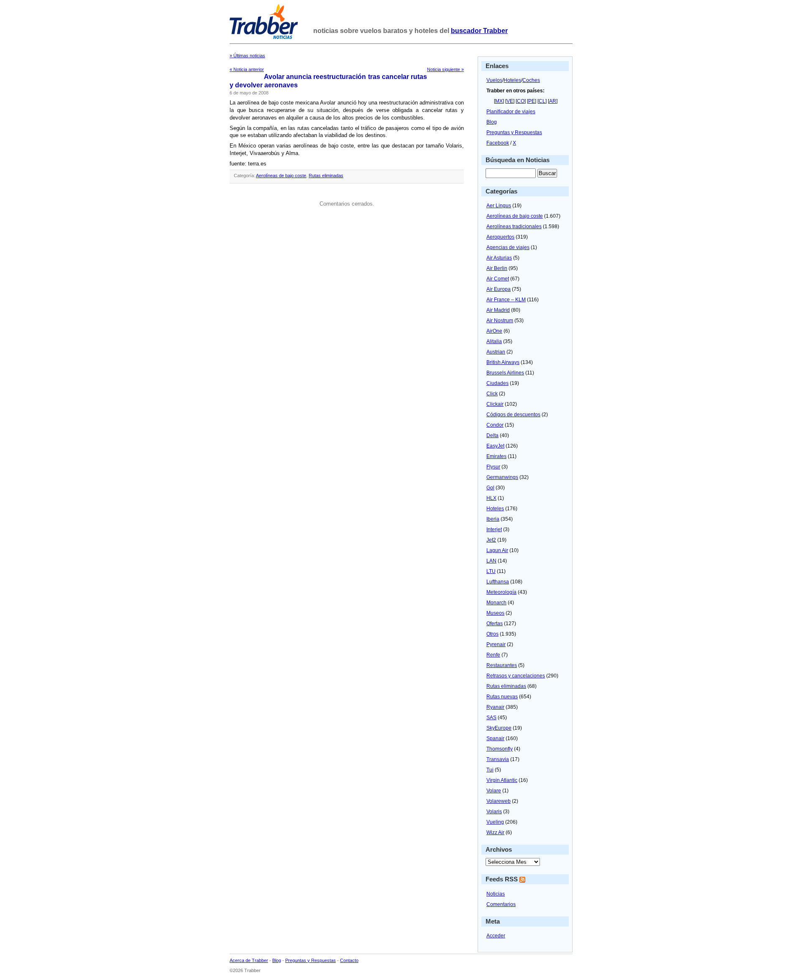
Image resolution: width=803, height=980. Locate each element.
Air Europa (498, 289)
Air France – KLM (506, 300)
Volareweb (498, 801)
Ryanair (495, 707)
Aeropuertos (500, 237)
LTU (491, 571)
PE (531, 101)
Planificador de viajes (510, 112)
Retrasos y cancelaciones (515, 676)
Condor (495, 425)
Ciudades (497, 383)
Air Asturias (499, 258)
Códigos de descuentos (513, 414)
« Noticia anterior (247, 69)
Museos (495, 613)
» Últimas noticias (247, 55)
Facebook (497, 143)
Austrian (495, 352)
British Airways (502, 362)
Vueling (495, 822)
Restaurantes (501, 665)
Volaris (494, 812)
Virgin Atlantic (501, 780)
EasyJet (495, 446)
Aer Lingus (498, 206)
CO (520, 101)
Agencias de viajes (507, 247)
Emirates (496, 456)
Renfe (493, 655)
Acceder (495, 936)
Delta (492, 435)
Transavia (497, 759)
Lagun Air (497, 550)
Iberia (492, 519)
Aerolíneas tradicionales (514, 226)
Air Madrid (498, 310)
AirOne (494, 331)
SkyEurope (498, 728)
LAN (491, 561)
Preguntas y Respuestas (514, 132)
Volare (493, 791)
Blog (491, 122)
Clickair (495, 404)
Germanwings (502, 477)
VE (509, 101)
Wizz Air (495, 832)
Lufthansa (497, 582)
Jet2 (491, 540)
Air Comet (497, 279)
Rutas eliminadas (326, 175)
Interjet (494, 529)
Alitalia (494, 341)
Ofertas (494, 623)
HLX (491, 498)
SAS (491, 717)
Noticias (495, 894)
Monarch (496, 603)
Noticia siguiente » (445, 69)
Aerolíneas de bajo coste (281, 175)
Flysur (493, 467)
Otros (492, 634)
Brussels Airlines (505, 373)
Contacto (349, 960)
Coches (531, 80)
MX (499, 101)
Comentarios (501, 904)
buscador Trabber (479, 30)
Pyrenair (496, 644)
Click (492, 394)
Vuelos (494, 80)
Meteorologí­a (501, 592)
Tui (490, 770)
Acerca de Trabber (249, 960)
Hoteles (512, 80)
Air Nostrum (499, 320)
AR (552, 101)
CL (542, 101)
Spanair (495, 738)
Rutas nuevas (502, 697)
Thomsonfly (499, 749)
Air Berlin (496, 268)
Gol (490, 488)
